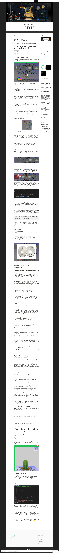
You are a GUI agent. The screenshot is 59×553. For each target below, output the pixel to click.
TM (44, 108)
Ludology (42, 135)
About (47, 31)
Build (17, 416)
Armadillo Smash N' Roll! (45, 126)
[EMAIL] (31, 549)
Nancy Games (29, 24)
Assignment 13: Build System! (23, 423)
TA (42, 107)
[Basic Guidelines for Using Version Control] (48, 68)
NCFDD (44, 99)
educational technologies (45, 84)
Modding (42, 99)
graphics (25, 416)
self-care (45, 103)
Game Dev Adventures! (18, 39)
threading (47, 107)
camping (49, 81)
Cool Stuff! (42, 122)
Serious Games (48, 104)
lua (48, 97)
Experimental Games (45, 131)
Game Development (45, 89)
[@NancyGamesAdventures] (27, 28)
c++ (19, 416)
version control (44, 110)
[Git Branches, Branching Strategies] (43, 68)
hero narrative (48, 95)
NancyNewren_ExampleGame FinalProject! (25, 47)
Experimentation (44, 85)
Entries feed (40, 539)
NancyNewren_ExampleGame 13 (26, 430)
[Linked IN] (29, 28)
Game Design (43, 88)
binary (41, 81)
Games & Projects (14, 31)
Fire (42, 87)
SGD (42, 105)
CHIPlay (42, 82)
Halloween (45, 95)
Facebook (29, 533)
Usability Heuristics (47, 109)
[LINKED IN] (29, 549)
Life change (42, 97)
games (22, 416)
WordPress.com (40, 543)
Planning (46, 99)
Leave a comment (35, 416)
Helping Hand (41, 31)
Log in (39, 537)
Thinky (44, 107)
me (42, 98)
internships (48, 96)
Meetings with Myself (45, 98)
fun (20, 416)
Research (23, 31)
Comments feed (40, 541)
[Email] (31, 28)
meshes (28, 416)
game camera (48, 87)
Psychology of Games (44, 102)
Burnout (45, 81)
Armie (45, 80)
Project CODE (47, 101)
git (49, 92)
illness (42, 96)
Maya (41, 98)
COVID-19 (48, 82)
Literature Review (45, 97)
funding (45, 87)
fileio (41, 87)
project (30, 416)
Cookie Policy (17, 551)
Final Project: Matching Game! (23, 41)
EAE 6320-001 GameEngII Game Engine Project (23, 38)
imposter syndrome (45, 96)
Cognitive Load (45, 82)
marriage (50, 97)
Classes (28, 31)
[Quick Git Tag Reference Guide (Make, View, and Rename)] (43, 73)
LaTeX (49, 96)
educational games (47, 83)
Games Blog (34, 31)
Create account (40, 535)
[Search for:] (46, 45)
